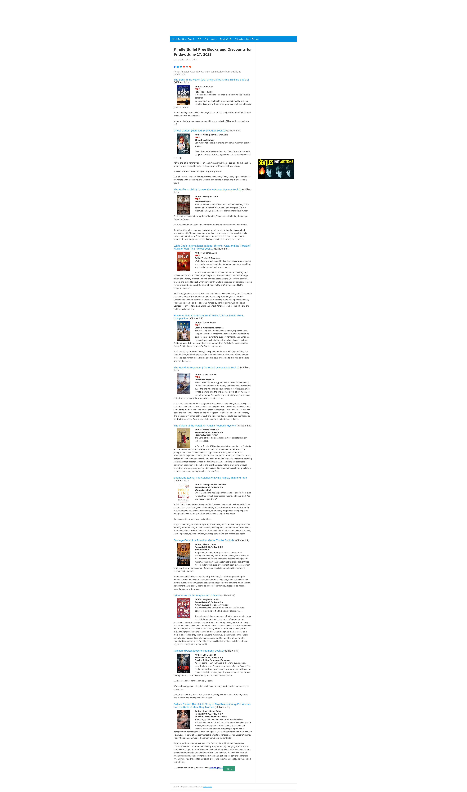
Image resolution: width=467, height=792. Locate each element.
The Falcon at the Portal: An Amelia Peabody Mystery (205, 425)
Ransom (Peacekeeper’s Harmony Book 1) (199, 650)
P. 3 (206, 39)
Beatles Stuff (225, 39)
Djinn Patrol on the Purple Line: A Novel (197, 595)
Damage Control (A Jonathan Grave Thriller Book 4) (204, 540)
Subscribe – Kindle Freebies (247, 39)
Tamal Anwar (207, 787)
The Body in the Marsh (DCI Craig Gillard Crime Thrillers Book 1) (211, 79)
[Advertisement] (73, 17)
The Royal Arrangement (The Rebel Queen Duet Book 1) (206, 367)
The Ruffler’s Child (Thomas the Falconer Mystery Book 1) (208, 189)
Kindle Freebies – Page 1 (183, 39)
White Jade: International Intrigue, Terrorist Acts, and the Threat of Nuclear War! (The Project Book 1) (212, 247)
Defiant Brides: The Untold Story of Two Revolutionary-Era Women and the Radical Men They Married (212, 705)
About (213, 39)
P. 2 (199, 39)
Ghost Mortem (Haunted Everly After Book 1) (200, 130)
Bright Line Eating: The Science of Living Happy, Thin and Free (210, 477)
